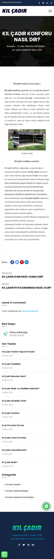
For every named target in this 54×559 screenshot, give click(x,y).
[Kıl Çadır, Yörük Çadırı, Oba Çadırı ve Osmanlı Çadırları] (14, 11)
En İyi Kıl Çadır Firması (13, 425)
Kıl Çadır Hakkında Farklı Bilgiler (31, 46)
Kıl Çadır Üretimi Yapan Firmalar (18, 351)
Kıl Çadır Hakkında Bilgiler (17, 491)
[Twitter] (17, 262)
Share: (5, 262)
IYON (39, 535)
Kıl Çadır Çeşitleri (13, 484)
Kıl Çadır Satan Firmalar (14, 437)
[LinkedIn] (27, 262)
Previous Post (7, 273)
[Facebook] (12, 262)
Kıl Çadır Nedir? (10, 462)
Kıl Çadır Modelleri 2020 (14, 400)
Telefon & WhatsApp (18, 332)
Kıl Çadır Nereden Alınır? (14, 376)
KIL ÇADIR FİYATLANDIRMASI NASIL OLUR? (26, 287)
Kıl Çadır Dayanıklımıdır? (14, 450)
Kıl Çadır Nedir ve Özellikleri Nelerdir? (20, 388)
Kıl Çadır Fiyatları (10, 413)
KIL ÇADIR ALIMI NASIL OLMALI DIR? (22, 276)
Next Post (5, 284)
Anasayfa (11, 46)
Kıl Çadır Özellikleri (11, 364)
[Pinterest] (22, 262)
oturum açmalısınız (30, 311)
